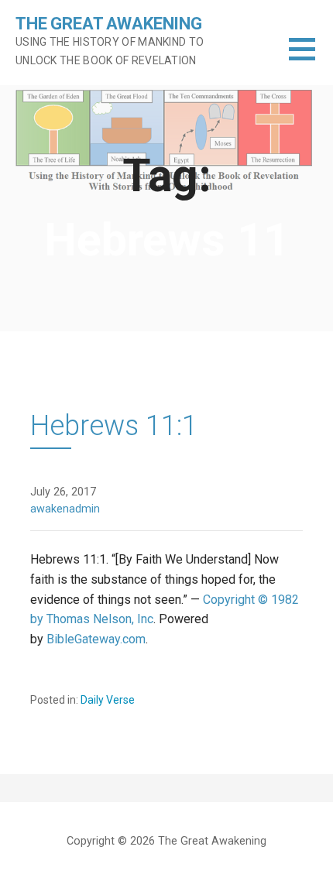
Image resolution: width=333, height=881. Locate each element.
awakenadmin (65, 509)
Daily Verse (108, 700)
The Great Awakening (108, 23)
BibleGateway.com (96, 639)
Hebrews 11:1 (113, 426)
